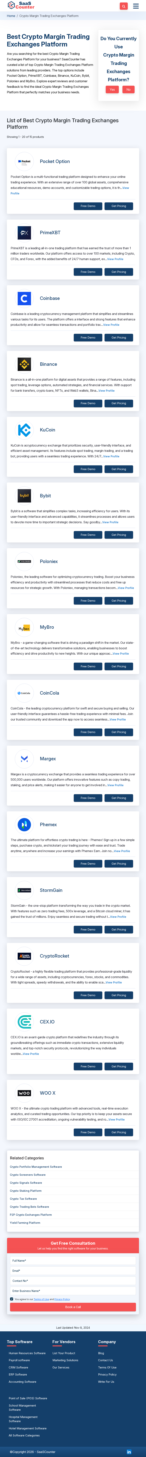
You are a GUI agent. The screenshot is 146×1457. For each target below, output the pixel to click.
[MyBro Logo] (24, 627)
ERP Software (18, 1374)
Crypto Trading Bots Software (29, 1206)
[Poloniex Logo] (24, 561)
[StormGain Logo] (24, 890)
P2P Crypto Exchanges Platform (31, 1214)
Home (11, 16)
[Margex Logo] (24, 759)
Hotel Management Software (28, 1428)
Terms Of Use (107, 1367)
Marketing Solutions (65, 1360)
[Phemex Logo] (24, 824)
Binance (48, 364)
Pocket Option (55, 161)
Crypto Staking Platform (25, 1190)
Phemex (48, 824)
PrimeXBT (50, 232)
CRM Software (18, 1367)
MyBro (47, 627)
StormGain (51, 890)
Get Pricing (119, 206)
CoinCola (49, 693)
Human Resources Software (27, 1353)
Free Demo (88, 206)
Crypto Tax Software (23, 1198)
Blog (101, 1353)
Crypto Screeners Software (28, 1174)
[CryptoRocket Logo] (24, 956)
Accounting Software (22, 1382)
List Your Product (63, 1353)
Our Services (60, 1367)
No (128, 89)
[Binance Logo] (24, 364)
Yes (112, 89)
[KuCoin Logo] (24, 430)
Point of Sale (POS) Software (28, 1398)
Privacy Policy (107, 1374)
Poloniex (49, 561)
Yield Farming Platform (25, 1222)
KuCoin (47, 430)
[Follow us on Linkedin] (129, 1451)
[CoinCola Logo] (24, 693)
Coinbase (50, 298)
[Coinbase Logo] (24, 298)
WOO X (48, 1093)
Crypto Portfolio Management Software (36, 1166)
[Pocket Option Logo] (24, 161)
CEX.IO (47, 1022)
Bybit (45, 495)
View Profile (115, 259)
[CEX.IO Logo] (24, 1022)
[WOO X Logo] (24, 1093)
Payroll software (19, 1360)
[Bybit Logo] (24, 495)
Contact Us (105, 1360)
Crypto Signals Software (26, 1182)
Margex (48, 758)
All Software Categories (24, 1435)
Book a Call (73, 1307)
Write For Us (106, 1382)
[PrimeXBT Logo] (24, 233)
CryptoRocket (54, 956)
